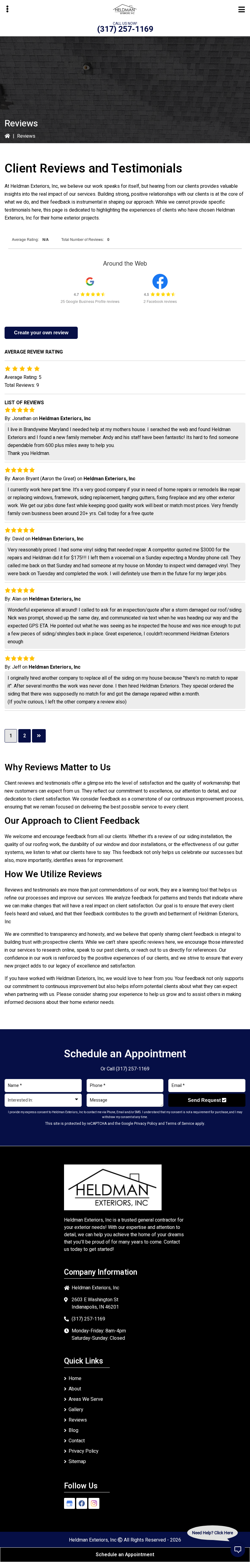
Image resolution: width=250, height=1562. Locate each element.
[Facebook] (81, 1503)
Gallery (76, 1409)
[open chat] (237, 1549)
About (75, 1389)
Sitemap (77, 1461)
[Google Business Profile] (69, 1503)
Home (75, 1378)
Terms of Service (180, 1123)
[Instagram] (93, 1503)
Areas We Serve (86, 1399)
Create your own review (41, 332)
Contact (77, 1440)
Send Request (205, 1100)
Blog (73, 1430)
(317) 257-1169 (125, 29)
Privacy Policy (145, 1123)
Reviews (78, 1420)
